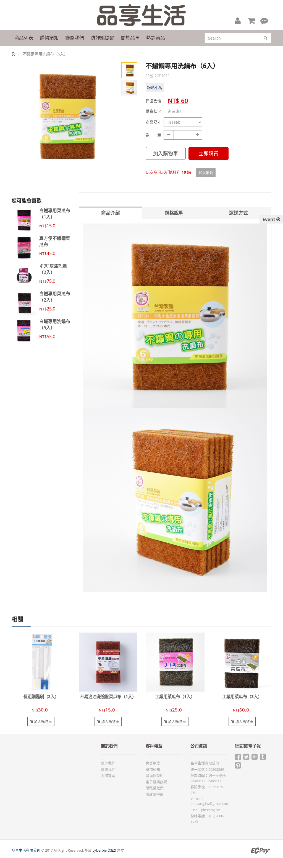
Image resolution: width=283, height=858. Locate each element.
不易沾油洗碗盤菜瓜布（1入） (108, 697)
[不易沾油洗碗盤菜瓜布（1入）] (108, 661)
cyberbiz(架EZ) (104, 850)
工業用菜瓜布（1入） (175, 697)
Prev (19, 121)
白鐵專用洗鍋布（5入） (54, 324)
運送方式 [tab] (238, 213)
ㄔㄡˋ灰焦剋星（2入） (53, 269)
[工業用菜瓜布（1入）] (175, 661)
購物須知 (153, 769)
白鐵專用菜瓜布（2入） (54, 297)
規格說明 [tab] (174, 213)
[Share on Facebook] (238, 758)
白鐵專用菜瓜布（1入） (54, 213)
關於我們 (108, 763)
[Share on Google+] (254, 758)
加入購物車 (165, 153)
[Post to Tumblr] (263, 758)
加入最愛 (206, 172)
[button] (238, 20)
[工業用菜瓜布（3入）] (242, 661)
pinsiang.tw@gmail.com (209, 803)
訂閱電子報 (250, 746)
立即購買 (208, 153)
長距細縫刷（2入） (41, 697)
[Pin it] (238, 766)
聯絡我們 (108, 769)
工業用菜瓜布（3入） (242, 697)
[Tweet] (246, 758)
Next (109, 121)
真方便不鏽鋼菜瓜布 (54, 241)
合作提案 (108, 775)
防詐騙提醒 (155, 794)
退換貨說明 (155, 775)
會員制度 (153, 763)
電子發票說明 (156, 781)
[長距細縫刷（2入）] (41, 661)
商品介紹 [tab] (110, 213)
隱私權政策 (155, 787)
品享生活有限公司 (26, 850)
